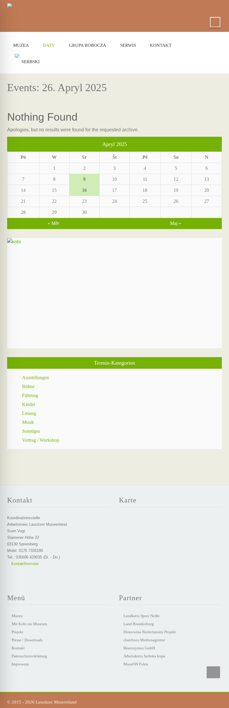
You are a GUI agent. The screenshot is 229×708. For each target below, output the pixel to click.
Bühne (28, 386)
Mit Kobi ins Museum (29, 624)
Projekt (17, 632)
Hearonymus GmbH (139, 648)
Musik (28, 422)
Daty (49, 45)
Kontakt (160, 45)
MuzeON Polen (135, 664)
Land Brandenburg (138, 624)
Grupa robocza (87, 45)
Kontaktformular (24, 563)
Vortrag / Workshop (40, 440)
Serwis (128, 45)
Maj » (175, 223)
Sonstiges (31, 431)
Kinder (28, 404)
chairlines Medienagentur (144, 640)
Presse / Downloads (27, 640)
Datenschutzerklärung (29, 656)
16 (84, 190)
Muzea (21, 45)
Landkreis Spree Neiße (141, 616)
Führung (30, 395)
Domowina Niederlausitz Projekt (149, 632)
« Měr (53, 223)
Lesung (29, 413)
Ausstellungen (35, 377)
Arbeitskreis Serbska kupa (144, 656)
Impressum (20, 664)
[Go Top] (213, 672)
